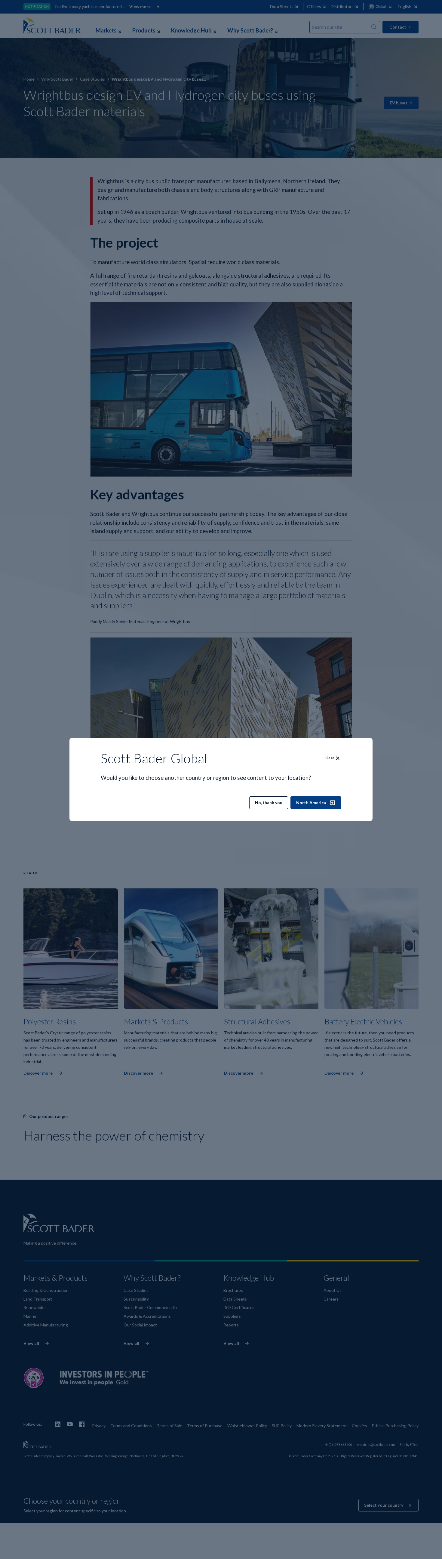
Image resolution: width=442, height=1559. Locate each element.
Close (329, 758)
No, (268, 802)
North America (311, 802)
